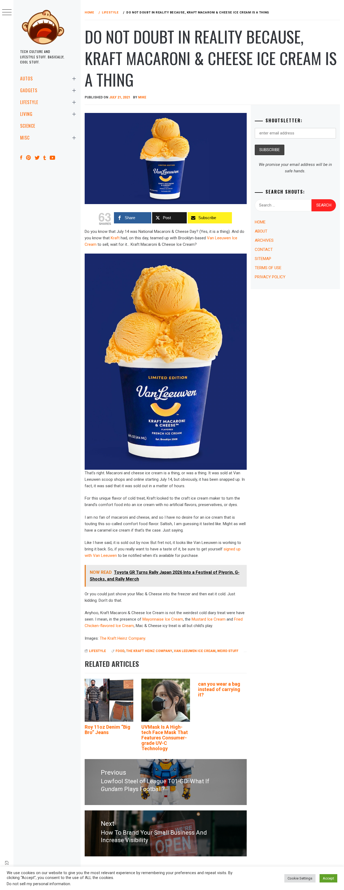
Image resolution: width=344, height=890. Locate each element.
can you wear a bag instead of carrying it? (219, 689)
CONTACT (264, 249)
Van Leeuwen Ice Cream (195, 651)
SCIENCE (27, 126)
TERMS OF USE (268, 267)
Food (120, 651)
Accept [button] (328, 878)
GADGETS (28, 90)
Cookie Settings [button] (300, 878)
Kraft (115, 238)
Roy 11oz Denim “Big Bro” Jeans (107, 729)
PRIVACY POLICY (270, 277)
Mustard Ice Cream (208, 619)
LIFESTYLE (29, 102)
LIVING (26, 114)
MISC (25, 137)
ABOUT (261, 231)
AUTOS (26, 78)
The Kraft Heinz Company (122, 638)
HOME (260, 222)
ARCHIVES (264, 240)
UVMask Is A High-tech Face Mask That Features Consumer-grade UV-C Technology (164, 737)
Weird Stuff (227, 651)
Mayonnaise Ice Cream (162, 619)
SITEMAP (263, 258)
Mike (142, 97)
